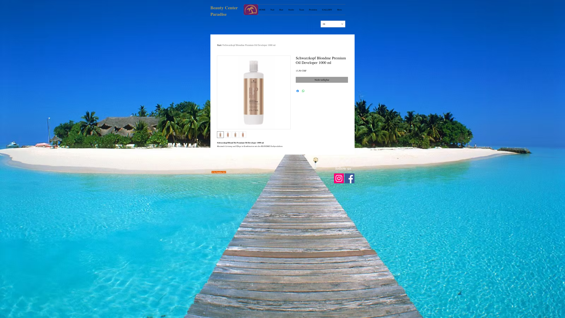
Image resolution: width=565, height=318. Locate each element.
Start (219, 45)
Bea (213, 7)
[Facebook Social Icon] (349, 178)
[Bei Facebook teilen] (297, 91)
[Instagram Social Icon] (339, 178)
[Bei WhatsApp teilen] (303, 91)
